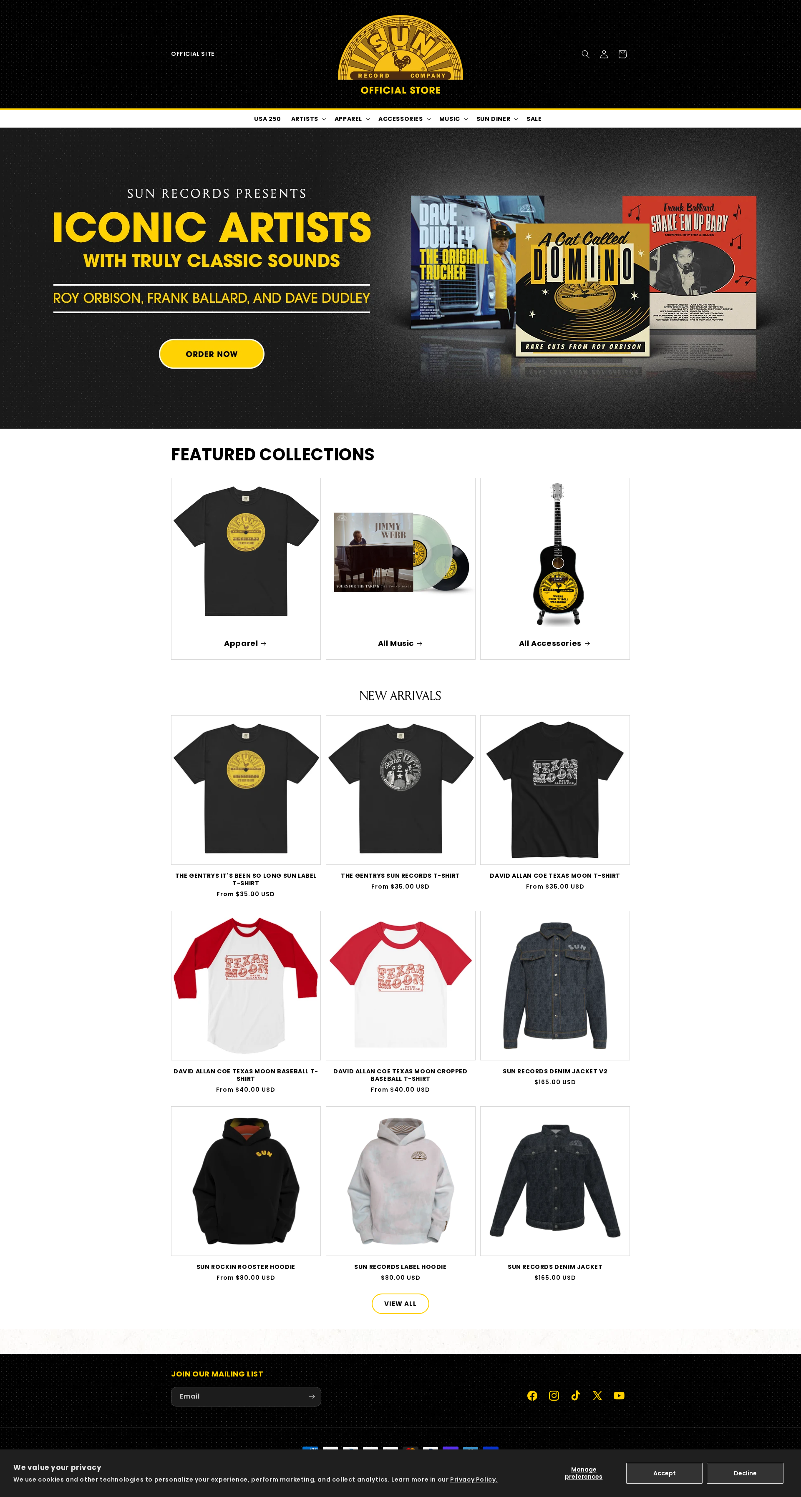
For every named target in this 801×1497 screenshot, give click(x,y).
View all (400, 1303)
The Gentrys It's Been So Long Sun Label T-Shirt (246, 879)
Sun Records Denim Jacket (555, 1267)
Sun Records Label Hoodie (400, 1267)
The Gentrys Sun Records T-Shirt (400, 875)
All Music (395, 643)
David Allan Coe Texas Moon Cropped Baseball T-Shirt (400, 1075)
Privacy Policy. (474, 1479)
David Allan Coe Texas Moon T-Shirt (555, 875)
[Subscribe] (311, 1397)
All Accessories (550, 643)
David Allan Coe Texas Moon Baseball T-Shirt (246, 1075)
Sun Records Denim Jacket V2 (555, 1071)
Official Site (192, 54)
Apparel (241, 643)
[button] (586, 54)
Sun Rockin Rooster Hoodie (245, 1267)
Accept (664, 1473)
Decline (745, 1473)
